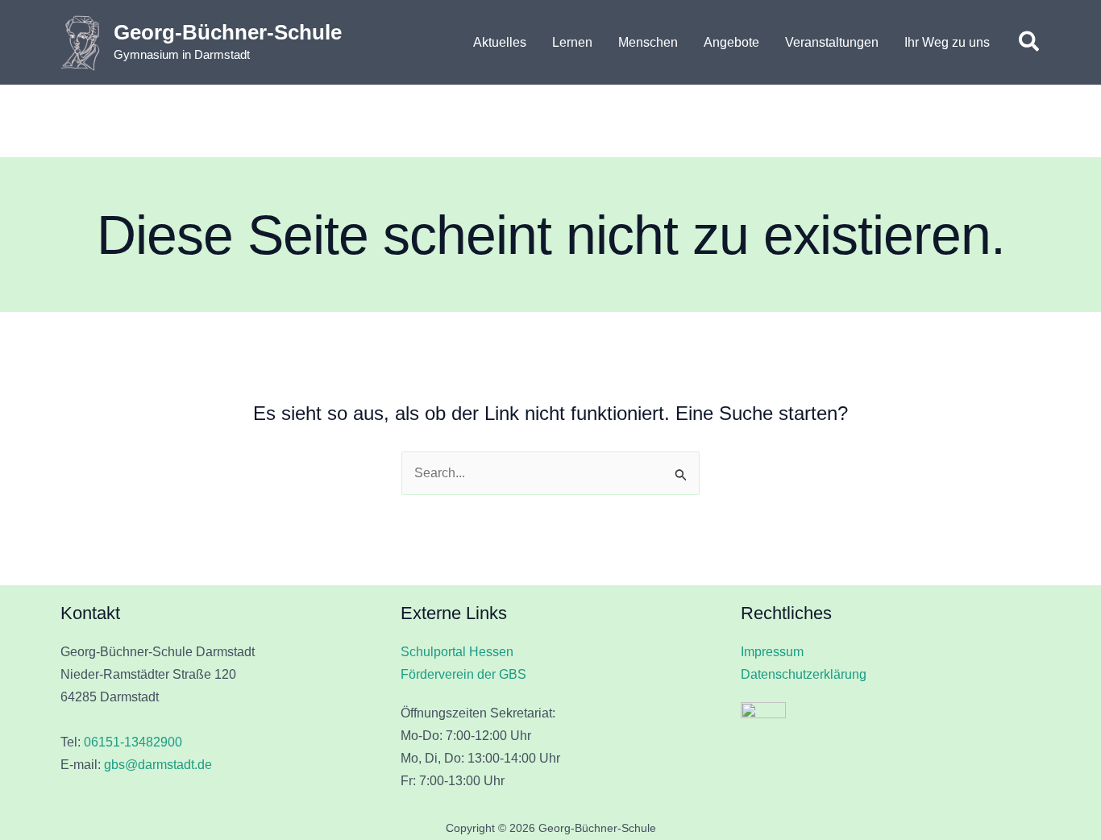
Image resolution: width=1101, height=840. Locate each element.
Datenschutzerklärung (803, 674)
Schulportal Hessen (457, 652)
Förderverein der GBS (463, 674)
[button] (1030, 42)
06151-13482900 (133, 742)
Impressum (772, 652)
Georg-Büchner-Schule (228, 32)
